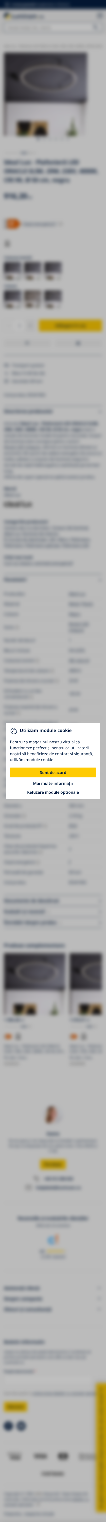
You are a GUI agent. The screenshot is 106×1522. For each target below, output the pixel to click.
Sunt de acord (53, 772)
